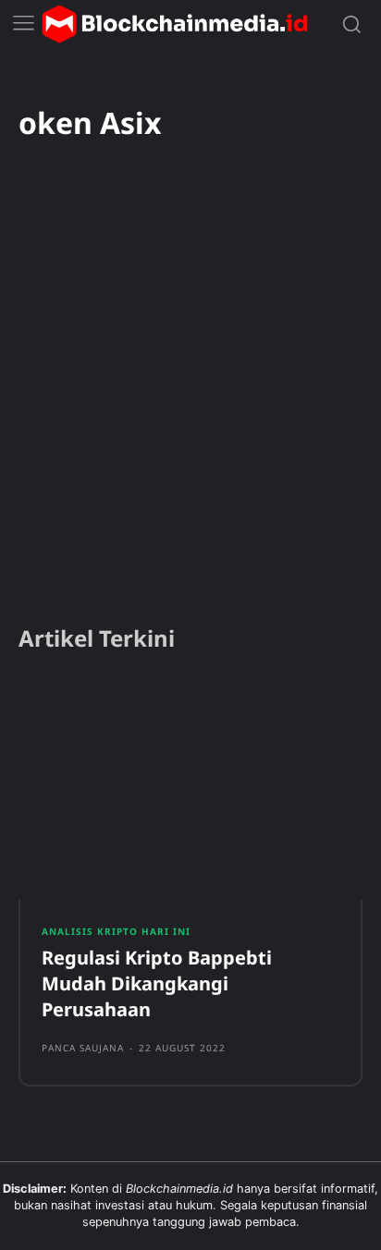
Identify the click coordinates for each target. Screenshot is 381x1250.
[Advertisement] (190, 407)
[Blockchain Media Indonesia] (174, 24)
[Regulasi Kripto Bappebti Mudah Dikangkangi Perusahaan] (190, 789)
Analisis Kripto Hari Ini (116, 931)
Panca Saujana (83, 1047)
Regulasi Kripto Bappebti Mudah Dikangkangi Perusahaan (157, 983)
